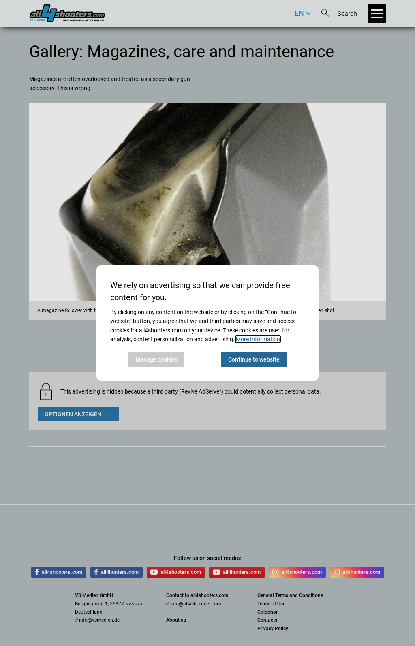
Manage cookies (156, 359)
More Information (258, 339)
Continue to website (254, 359)
